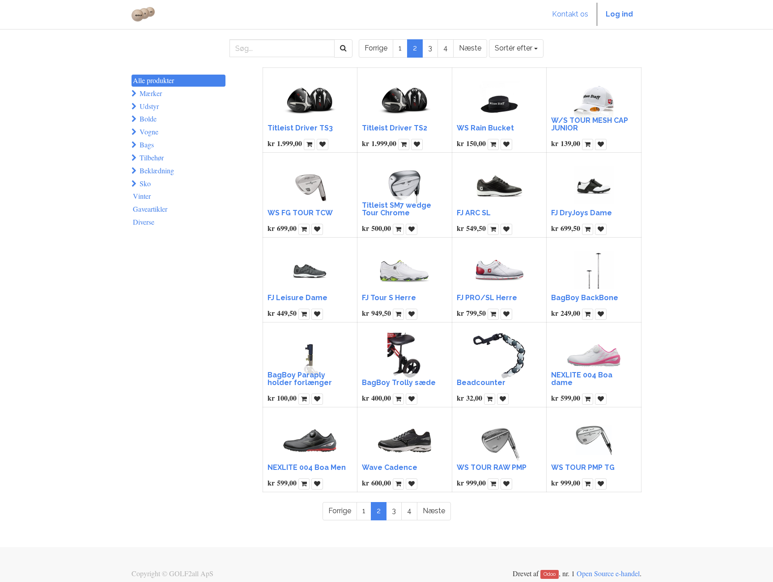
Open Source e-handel (608, 573)
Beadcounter (481, 382)
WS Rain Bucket (485, 128)
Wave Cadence (389, 467)
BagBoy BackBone (584, 297)
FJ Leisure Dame (297, 297)
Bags (147, 144)
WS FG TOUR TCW (300, 213)
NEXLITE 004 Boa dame (581, 379)
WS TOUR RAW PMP (492, 467)
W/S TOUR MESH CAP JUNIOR (589, 124)
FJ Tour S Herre (389, 297)
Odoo (550, 574)
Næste (470, 48)
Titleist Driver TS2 (394, 128)
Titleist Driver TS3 (300, 128)
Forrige (376, 48)
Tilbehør (152, 157)
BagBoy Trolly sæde (399, 382)
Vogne (149, 131)
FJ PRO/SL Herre (487, 297)
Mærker (151, 93)
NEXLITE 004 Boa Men (307, 467)
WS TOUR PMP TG (583, 467)
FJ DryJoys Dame (581, 213)
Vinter (142, 196)
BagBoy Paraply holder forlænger (300, 379)
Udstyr (149, 106)
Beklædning (157, 170)
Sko (145, 183)
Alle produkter (153, 80)
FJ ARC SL (474, 213)
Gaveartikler (150, 209)
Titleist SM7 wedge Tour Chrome (396, 209)
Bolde (148, 118)
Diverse (143, 221)
